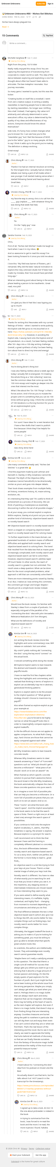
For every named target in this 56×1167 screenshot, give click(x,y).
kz (9, 315)
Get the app (41, 1155)
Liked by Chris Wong (18, 61)
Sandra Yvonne (14, 235)
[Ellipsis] (53, 58)
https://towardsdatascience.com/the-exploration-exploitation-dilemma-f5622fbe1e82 (30, 714)
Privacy (24, 1148)
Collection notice (43, 1148)
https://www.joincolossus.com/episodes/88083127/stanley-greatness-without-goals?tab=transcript (35, 1088)
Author (14, 163)
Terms (31, 1148)
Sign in (50, 3)
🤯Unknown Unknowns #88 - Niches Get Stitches (27, 13)
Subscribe (41, 3)
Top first (49, 35)
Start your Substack (21, 1155)
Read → (5, 26)
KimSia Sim (13, 458)
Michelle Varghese (16, 58)
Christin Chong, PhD (20, 192)
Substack (15, 1161)
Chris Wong (7, 17)
